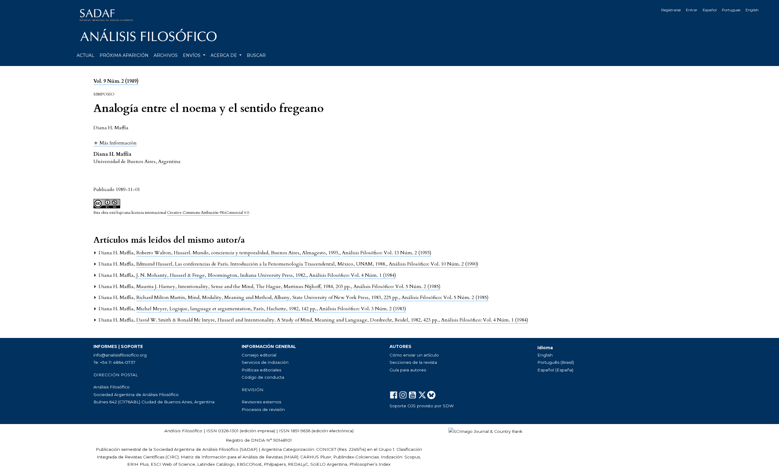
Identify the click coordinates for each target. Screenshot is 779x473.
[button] (115, 142)
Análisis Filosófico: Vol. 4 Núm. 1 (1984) (352, 275)
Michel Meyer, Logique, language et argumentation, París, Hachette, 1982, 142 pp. (227, 308)
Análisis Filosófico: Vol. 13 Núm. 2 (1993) (386, 252)
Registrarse (671, 10)
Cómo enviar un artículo (414, 355)
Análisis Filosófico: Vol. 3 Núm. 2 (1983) (362, 308)
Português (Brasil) (555, 362)
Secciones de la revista (413, 362)
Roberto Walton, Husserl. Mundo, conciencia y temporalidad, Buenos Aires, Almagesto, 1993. (238, 252)
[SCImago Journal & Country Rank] (485, 430)
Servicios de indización (265, 362)
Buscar (256, 55)
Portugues (731, 10)
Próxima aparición (124, 55)
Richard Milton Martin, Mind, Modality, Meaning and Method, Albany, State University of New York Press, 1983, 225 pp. (268, 297)
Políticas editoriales (261, 369)
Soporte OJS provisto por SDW (422, 405)
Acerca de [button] (224, 55)
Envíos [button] (192, 55)
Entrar (691, 10)
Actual (85, 55)
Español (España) (555, 369)
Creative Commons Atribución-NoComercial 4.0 (208, 212)
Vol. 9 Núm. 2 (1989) (115, 81)
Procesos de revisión (263, 409)
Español (710, 10)
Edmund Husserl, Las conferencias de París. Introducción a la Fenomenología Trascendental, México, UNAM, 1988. (261, 264)
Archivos (166, 55)
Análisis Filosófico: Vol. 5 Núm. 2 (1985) (397, 286)
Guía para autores (408, 369)
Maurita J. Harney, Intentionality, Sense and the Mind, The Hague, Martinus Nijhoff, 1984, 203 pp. (244, 286)
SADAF (248, 449)
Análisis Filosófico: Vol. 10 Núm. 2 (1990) (433, 264)
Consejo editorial (259, 355)
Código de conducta (263, 377)
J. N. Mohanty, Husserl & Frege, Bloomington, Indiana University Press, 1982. (222, 275)
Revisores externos (261, 401)
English (752, 10)
